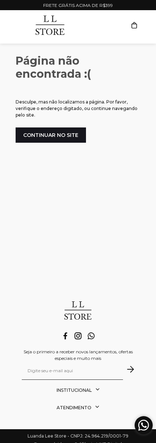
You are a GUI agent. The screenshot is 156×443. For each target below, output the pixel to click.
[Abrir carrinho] (134, 25)
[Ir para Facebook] (65, 336)
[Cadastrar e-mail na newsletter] (128, 369)
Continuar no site (50, 135)
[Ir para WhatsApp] (91, 336)
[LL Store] (78, 311)
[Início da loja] (50, 25)
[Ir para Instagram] (78, 336)
